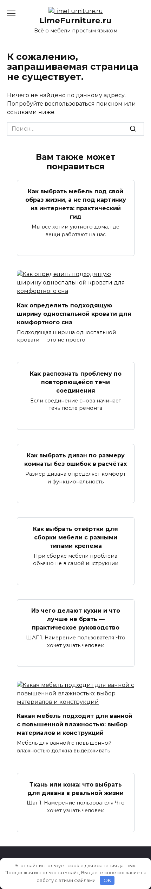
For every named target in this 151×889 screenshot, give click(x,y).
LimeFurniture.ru (75, 20)
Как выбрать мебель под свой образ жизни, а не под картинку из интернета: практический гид (75, 204)
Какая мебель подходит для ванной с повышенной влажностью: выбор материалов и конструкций (74, 724)
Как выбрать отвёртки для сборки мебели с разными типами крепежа (75, 537)
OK (107, 880)
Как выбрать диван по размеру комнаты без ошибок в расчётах (75, 459)
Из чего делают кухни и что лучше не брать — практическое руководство (75, 619)
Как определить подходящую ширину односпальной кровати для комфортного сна (74, 313)
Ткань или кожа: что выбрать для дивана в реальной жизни (75, 788)
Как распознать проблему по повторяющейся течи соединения (76, 382)
